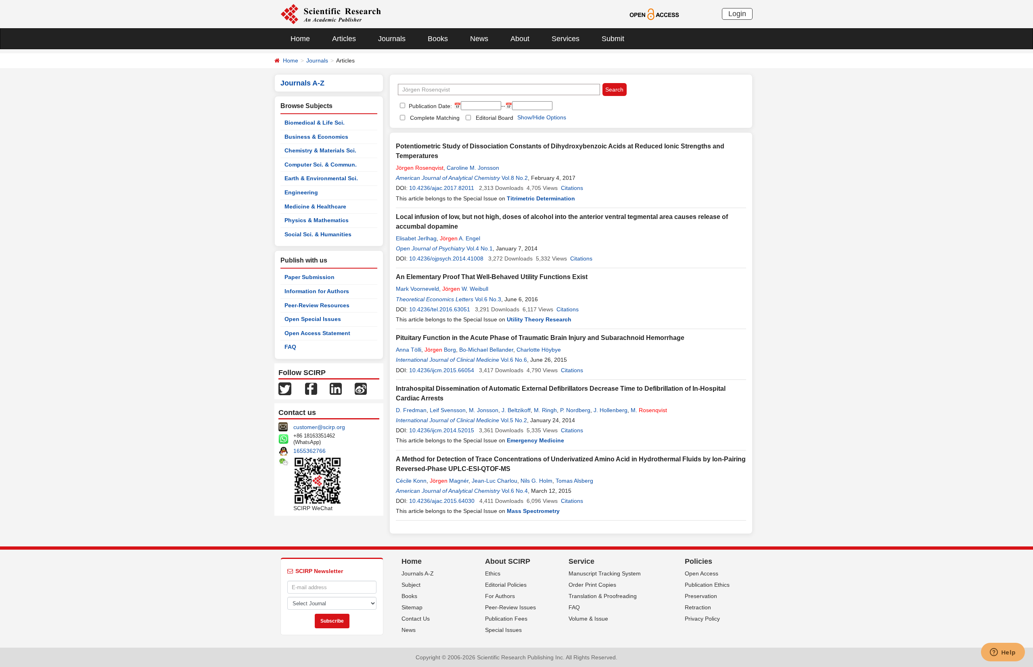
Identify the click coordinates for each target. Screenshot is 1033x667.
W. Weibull (465, 289)
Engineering (301, 192)
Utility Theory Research (539, 319)
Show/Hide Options (541, 117)
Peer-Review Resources (316, 305)
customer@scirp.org (319, 427)
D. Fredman (411, 410)
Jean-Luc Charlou (494, 480)
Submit (613, 39)
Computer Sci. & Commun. (320, 164)
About (519, 39)
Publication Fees (506, 618)
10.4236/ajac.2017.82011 (441, 188)
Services (565, 39)
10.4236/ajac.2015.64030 (442, 501)
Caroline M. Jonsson (473, 168)
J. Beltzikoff (516, 410)
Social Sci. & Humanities (317, 234)
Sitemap (411, 607)
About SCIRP (507, 561)
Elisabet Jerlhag (416, 238)
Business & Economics (316, 136)
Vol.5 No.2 (514, 420)
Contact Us (415, 618)
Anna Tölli (408, 349)
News (479, 39)
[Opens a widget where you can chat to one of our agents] (1003, 653)
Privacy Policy (702, 618)
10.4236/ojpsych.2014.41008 (446, 258)
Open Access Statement (317, 333)
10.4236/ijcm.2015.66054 (441, 370)
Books (438, 39)
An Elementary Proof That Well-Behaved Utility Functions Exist (492, 276)
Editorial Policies (506, 585)
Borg (440, 349)
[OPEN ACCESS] (654, 13)
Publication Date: (429, 106)
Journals (392, 39)
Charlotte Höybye (538, 349)
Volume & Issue (588, 618)
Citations (572, 188)
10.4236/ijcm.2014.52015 (441, 430)
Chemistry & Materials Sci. (320, 150)
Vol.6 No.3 (488, 299)
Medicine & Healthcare (315, 206)
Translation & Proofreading (603, 596)
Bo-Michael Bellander (486, 349)
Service (581, 561)
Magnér (449, 480)
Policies (698, 561)
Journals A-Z (417, 573)
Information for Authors (316, 291)
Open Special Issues (312, 319)
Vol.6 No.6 (514, 359)
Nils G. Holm (536, 480)
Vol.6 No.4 (515, 491)
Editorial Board (494, 118)
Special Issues (503, 630)
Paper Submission (309, 277)
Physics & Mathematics (316, 220)
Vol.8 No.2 (515, 178)
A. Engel (460, 238)
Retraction (698, 607)
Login (737, 14)
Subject (410, 585)
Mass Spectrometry (533, 511)
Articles (344, 39)
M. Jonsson (483, 410)
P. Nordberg (575, 410)
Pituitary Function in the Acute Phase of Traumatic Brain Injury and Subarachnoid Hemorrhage (540, 337)
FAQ (290, 347)
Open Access (701, 573)
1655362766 (309, 451)
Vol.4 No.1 (479, 248)
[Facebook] (311, 388)
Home (300, 39)
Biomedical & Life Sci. (314, 122)
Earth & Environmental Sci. (321, 178)
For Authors (500, 596)
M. (649, 410)
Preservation (701, 596)
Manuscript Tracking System (605, 573)
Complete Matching (435, 118)
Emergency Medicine (535, 440)
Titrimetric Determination (541, 198)
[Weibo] (361, 388)
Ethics (492, 573)
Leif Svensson (448, 410)
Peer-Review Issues (510, 607)
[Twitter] (284, 388)
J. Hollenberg (610, 410)
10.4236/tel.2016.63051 (439, 309)
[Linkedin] (336, 388)
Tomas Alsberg (574, 480)
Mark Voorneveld (417, 289)
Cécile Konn (411, 480)
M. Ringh (545, 410)
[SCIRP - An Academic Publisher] (330, 13)
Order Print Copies (592, 585)
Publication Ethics (707, 585)
